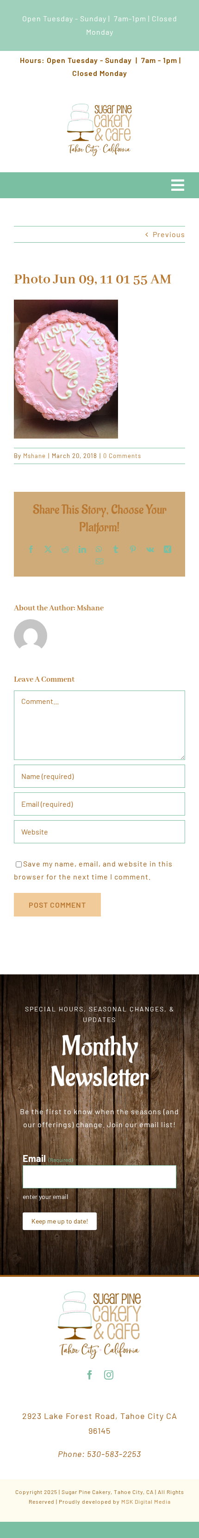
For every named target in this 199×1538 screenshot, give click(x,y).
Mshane (34, 455)
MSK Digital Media (146, 1501)
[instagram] (109, 1375)
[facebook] (90, 1375)
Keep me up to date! (59, 1221)
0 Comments (122, 455)
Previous (169, 234)
